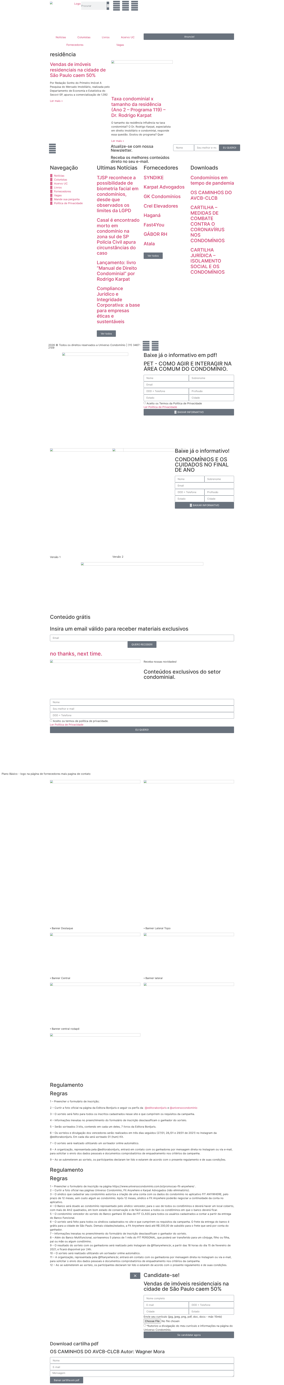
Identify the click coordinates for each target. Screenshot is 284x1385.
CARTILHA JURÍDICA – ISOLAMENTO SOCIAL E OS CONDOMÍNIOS (207, 261)
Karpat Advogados (164, 187)
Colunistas (83, 37)
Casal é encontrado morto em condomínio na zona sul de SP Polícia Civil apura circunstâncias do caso (118, 236)
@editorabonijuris (156, 1107)
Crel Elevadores (161, 206)
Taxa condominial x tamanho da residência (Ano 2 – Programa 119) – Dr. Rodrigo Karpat (138, 107)
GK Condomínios (162, 196)
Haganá (152, 215)
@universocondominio (183, 1107)
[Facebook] (116, 6)
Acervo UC (128, 37)
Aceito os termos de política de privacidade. (80, 720)
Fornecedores (74, 44)
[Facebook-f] (146, 346)
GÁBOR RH (155, 234)
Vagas (120, 44)
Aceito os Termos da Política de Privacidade (174, 403)
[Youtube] (134, 6)
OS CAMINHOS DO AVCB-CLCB (211, 195)
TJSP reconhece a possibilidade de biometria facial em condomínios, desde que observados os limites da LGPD (118, 194)
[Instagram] (125, 6)
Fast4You (154, 225)
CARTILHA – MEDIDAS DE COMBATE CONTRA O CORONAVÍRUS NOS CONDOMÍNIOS (207, 224)
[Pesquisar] (108, 6)
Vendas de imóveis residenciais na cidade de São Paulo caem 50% (78, 69)
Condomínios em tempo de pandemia (212, 180)
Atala (149, 243)
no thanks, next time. (76, 653)
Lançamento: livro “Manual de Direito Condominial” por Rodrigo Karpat (117, 271)
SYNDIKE (154, 177)
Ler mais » (56, 100)
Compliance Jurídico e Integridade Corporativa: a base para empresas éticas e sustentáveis (118, 305)
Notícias (61, 37)
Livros (105, 37)
